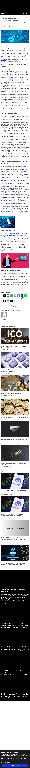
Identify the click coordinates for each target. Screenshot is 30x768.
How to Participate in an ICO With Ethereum (15, 417)
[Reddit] (8, 301)
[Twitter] (4, 295)
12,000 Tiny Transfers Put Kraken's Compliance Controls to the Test (12, 515)
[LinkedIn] (8, 295)
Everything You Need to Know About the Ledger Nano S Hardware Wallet (14, 440)
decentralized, (16, 145)
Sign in (27, 13)
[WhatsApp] (25, 295)
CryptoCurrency (6, 471)
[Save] (11, 302)
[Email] (11, 295)
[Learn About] (22, 296)
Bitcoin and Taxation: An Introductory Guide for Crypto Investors (13, 370)
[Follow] (4, 302)
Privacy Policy (12, 761)
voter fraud (5, 197)
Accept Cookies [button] (15, 765)
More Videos (5, 604)
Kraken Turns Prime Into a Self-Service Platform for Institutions (13, 491)
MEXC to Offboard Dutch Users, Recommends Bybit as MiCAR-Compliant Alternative (14, 539)
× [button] (28, 751)
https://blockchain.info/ (15, 128)
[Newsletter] (24, 13)
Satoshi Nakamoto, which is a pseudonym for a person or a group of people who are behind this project (14, 235)
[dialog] (15, 759)
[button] (15, 762)
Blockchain (3, 49)
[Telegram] (15, 295)
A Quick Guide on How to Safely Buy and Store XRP (14, 464)
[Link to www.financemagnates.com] (15, 336)
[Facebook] (18, 295)
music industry (4, 208)
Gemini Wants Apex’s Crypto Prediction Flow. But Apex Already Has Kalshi (13, 563)
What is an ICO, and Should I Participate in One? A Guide (14, 347)
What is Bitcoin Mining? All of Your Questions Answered (12, 394)
